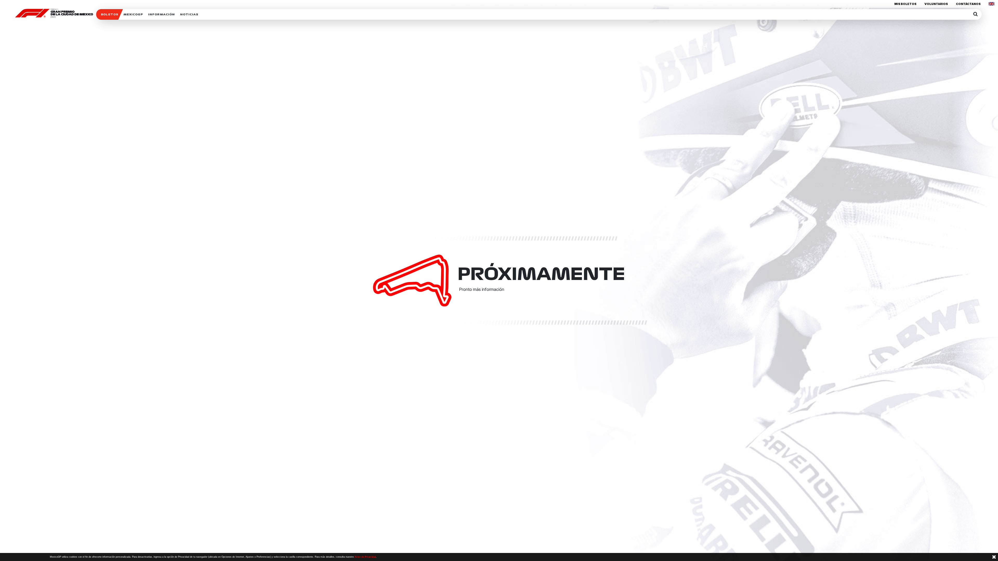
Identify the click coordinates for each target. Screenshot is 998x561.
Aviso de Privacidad (365, 557)
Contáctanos (968, 4)
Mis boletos (905, 4)
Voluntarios (936, 4)
